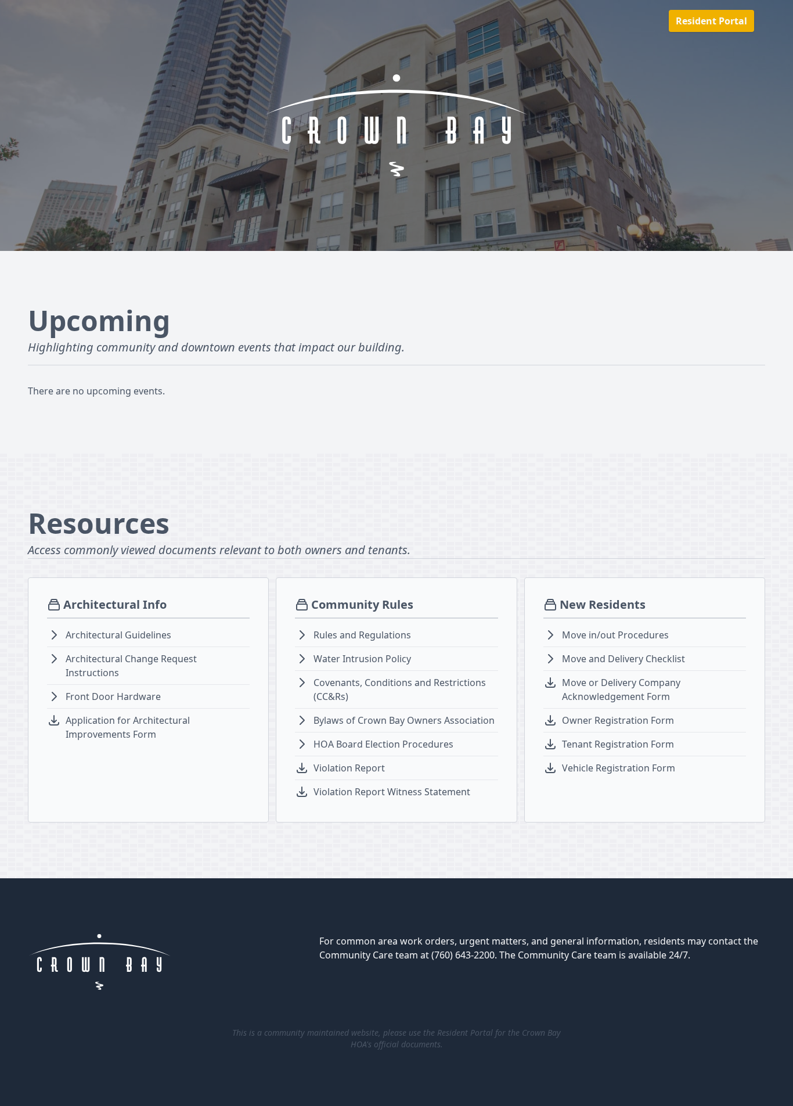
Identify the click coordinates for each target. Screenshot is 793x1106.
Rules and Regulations (362, 635)
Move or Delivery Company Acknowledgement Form (621, 689)
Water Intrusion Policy (362, 658)
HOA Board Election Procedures (383, 744)
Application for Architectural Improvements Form (128, 727)
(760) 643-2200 (463, 955)
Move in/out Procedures (615, 635)
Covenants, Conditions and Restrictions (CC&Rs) (399, 689)
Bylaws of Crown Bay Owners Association (404, 720)
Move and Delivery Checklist (623, 658)
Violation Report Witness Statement (391, 791)
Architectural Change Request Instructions (131, 665)
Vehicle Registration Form (618, 768)
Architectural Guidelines (118, 635)
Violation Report (349, 768)
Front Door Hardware (113, 696)
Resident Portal (711, 21)
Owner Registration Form (618, 720)
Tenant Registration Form (618, 744)
